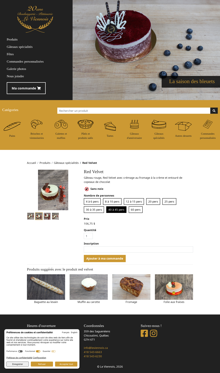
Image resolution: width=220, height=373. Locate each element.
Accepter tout (66, 364)
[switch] (20, 351)
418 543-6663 (93, 352)
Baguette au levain (46, 302)
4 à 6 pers (92, 201)
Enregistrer (17, 364)
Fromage (131, 302)
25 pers (169, 201)
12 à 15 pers (134, 201)
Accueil (31, 163)
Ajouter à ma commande (104, 258)
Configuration (39, 357)
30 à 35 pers (94, 209)
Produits (45, 163)
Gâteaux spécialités (66, 163)
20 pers (153, 201)
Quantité (90, 230)
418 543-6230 (93, 356)
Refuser (42, 364)
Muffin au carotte (89, 302)
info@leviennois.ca (96, 348)
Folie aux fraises (174, 302)
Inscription (91, 243)
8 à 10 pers (112, 201)
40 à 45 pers (116, 209)
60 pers (136, 209)
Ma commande (24, 88)
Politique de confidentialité (19, 357)
